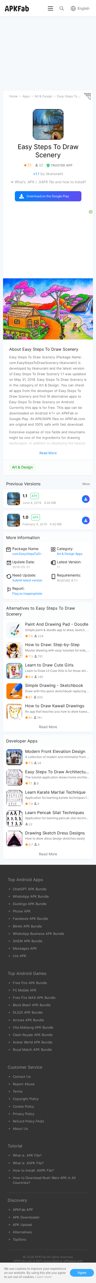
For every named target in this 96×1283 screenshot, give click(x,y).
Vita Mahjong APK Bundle (33, 1027)
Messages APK (25, 948)
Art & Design (22, 467)
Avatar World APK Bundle (32, 1042)
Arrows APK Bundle (28, 1020)
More (86, 484)
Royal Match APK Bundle (32, 1050)
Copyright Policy (26, 1099)
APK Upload (22, 1225)
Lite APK (19, 956)
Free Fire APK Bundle (30, 983)
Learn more (43, 1277)
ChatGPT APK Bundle (30, 889)
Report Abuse (24, 1084)
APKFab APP (23, 1210)
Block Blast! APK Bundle (32, 1005)
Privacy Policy (23, 1114)
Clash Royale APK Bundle (33, 1035)
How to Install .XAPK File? (33, 1170)
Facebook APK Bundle (30, 919)
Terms (18, 1091)
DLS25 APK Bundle (28, 1012)
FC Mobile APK (25, 990)
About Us (20, 1129)
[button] (86, 309)
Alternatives (22, 1232)
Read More (48, 727)
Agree (82, 1273)
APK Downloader (26, 1217)
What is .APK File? (27, 1155)
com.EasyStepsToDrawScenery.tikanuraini (42, 554)
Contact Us (22, 1077)
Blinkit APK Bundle (27, 926)
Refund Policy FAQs (28, 1121)
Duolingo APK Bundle (30, 904)
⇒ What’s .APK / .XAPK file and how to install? (48, 182)
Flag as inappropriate (27, 593)
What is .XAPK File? (28, 1163)
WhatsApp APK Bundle (31, 896)
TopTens (19, 1239)
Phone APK (22, 911)
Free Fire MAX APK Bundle (34, 998)
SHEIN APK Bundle (27, 941)
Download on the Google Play (48, 196)
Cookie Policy (23, 1106)
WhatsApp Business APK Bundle (38, 934)
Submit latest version (27, 580)
